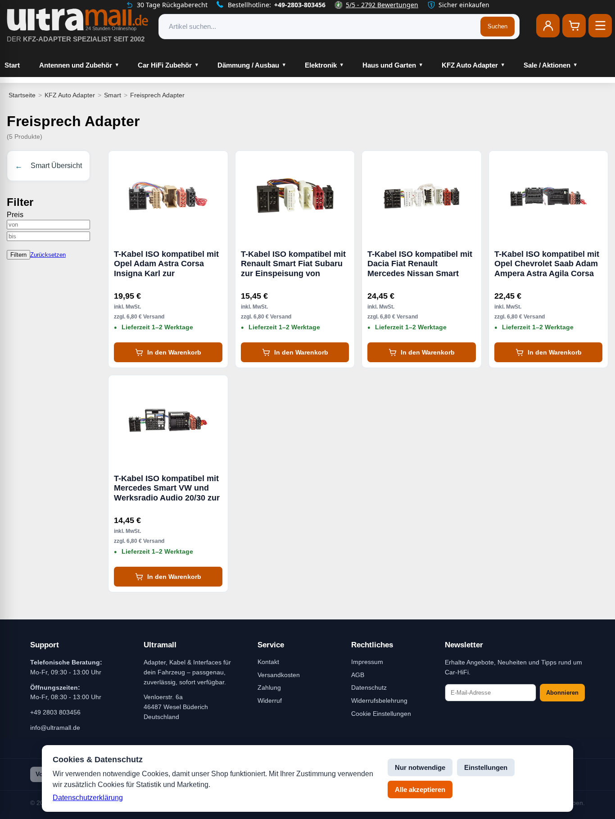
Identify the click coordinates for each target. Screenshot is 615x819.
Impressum (367, 661)
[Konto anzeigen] (548, 25)
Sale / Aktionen (547, 65)
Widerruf (270, 700)
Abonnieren (562, 692)
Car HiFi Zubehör (165, 65)
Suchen (497, 26)
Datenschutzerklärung (88, 797)
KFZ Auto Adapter (470, 65)
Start (12, 65)
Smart (112, 95)
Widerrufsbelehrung (379, 700)
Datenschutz (369, 687)
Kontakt (268, 661)
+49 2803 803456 (55, 712)
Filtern (18, 254)
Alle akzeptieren (420, 789)
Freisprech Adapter (157, 95)
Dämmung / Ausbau (248, 65)
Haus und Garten (389, 65)
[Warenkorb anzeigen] (574, 25)
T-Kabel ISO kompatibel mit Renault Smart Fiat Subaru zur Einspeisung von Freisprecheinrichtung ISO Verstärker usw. (293, 264)
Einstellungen (485, 767)
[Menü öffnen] (600, 25)
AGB (357, 674)
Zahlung (269, 687)
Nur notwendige (420, 767)
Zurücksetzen (48, 254)
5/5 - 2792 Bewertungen (382, 4)
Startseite (22, 95)
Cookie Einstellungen (381, 713)
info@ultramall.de (55, 727)
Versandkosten (279, 674)
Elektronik (321, 65)
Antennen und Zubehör (75, 65)
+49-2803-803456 (300, 4)
